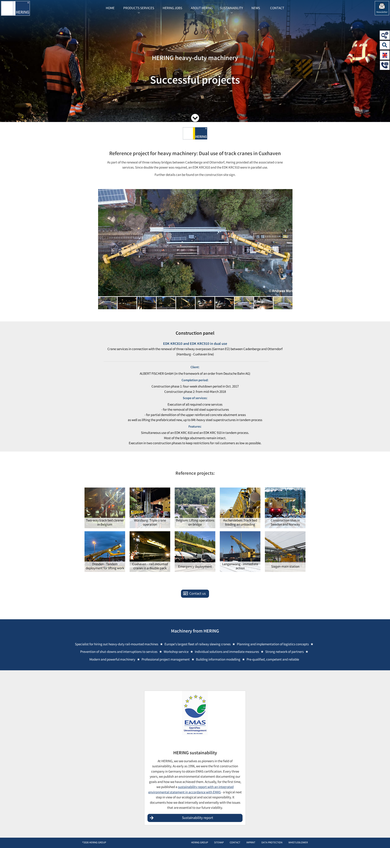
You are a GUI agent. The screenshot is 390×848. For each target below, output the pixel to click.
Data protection (271, 843)
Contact (235, 843)
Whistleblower (298, 843)
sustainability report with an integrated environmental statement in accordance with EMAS (191, 790)
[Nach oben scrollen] (383, 839)
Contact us (197, 594)
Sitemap (219, 843)
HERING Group (199, 843)
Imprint (250, 843)
